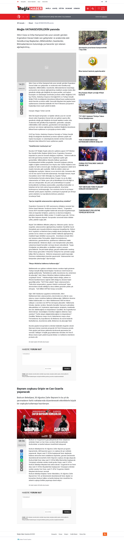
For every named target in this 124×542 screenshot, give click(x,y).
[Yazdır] (21, 110)
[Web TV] (102, 1)
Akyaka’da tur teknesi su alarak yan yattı (50, 16)
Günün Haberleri (32, 1)
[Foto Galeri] (106, 1)
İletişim (66, 534)
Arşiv (39, 1)
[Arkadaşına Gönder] (21, 107)
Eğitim (61, 8)
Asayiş (54, 8)
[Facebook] (21, 94)
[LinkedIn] (21, 100)
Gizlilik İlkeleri (73, 534)
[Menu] (87, 8)
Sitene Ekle (45, 1)
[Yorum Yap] (21, 113)
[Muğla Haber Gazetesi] (29, 8)
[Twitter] (21, 97)
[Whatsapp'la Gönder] (21, 103)
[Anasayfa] (18, 1)
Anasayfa (54, 534)
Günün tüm (101, 16)
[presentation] (23, 17)
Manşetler (23, 1)
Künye (60, 534)
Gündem (77, 8)
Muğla (48, 8)
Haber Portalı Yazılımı (25, 539)
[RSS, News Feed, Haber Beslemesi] (105, 534)
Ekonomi (68, 8)
